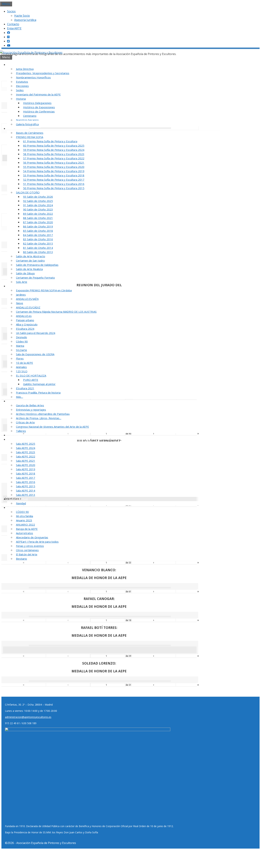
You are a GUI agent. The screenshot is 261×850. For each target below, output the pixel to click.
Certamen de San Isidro (30, 260)
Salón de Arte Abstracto (30, 256)
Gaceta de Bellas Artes (30, 405)
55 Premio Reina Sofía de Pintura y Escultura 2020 (53, 167)
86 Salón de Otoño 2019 (38, 226)
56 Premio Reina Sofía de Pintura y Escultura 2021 (53, 162)
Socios (11, 11)
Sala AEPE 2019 (25, 469)
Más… (19, 397)
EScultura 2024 (25, 328)
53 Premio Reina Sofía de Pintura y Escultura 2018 (53, 175)
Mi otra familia (24, 516)
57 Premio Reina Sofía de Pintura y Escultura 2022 (53, 158)
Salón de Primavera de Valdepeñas (37, 265)
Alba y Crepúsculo (26, 324)
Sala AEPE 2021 (25, 460)
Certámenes (17, 128)
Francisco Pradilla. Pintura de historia (38, 392)
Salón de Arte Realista (29, 269)
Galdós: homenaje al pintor (39, 384)
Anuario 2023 (24, 520)
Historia (21, 98)
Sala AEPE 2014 (25, 490)
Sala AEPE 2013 (25, 495)
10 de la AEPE (24, 362)
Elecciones (22, 86)
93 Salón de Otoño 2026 (38, 196)
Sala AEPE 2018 (25, 473)
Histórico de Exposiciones (39, 107)
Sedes (20, 90)
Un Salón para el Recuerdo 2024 (35, 333)
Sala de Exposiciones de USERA (35, 354)
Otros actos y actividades (25, 507)
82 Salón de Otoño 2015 (38, 243)
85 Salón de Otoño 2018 (38, 230)
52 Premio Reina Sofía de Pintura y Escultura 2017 (53, 179)
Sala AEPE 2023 (25, 452)
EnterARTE (14, 28)
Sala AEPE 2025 (25, 443)
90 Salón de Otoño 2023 (38, 209)
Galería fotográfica (27, 124)
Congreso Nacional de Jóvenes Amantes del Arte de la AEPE (52, 426)
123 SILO (21, 371)
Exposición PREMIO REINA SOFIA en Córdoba (44, 290)
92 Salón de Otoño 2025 (38, 201)
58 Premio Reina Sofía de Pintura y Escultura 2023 (53, 154)
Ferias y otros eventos (30, 546)
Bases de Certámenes (29, 133)
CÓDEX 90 (22, 512)
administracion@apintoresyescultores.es (28, 717)
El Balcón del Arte (26, 554)
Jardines (21, 294)
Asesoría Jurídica (25, 20)
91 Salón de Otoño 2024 (38, 205)
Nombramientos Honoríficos (33, 77)
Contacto (13, 24)
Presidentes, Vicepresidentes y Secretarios (42, 73)
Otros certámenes (27, 550)
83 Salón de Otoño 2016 (38, 239)
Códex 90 (22, 341)
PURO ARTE (30, 380)
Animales (21, 367)
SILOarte (21, 350)
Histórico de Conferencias (39, 111)
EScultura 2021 (25, 388)
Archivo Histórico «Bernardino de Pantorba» (43, 414)
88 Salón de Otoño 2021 (38, 218)
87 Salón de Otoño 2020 (38, 222)
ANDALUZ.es (24, 316)
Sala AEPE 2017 (25, 477)
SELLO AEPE (17, 435)
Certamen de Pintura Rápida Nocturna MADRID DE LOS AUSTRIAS (56, 311)
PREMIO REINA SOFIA (29, 137)
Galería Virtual (18, 499)
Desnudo (21, 337)
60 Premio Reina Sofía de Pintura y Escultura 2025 (53, 145)
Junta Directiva (25, 69)
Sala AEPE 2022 (25, 456)
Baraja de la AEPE (27, 529)
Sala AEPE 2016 (25, 482)
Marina (20, 345)
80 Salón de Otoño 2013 (38, 252)
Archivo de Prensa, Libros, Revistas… (38, 418)
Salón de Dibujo (25, 273)
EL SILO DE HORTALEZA (31, 375)
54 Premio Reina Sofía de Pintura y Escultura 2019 (53, 171)
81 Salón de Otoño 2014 (38, 247)
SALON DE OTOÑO (28, 192)
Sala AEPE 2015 (25, 486)
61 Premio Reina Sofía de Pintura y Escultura (50, 141)
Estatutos (22, 81)
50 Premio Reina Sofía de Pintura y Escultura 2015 (53, 188)
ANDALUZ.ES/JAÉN (27, 299)
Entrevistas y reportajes (31, 409)
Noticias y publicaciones (25, 401)
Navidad (21, 503)
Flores (20, 358)
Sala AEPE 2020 (25, 465)
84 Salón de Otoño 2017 (38, 235)
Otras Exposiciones (21, 286)
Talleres (21, 431)
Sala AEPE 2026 (19, 439)
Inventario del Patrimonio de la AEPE (38, 94)
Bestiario (21, 558)
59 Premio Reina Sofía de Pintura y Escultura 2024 (53, 150)
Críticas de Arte (25, 422)
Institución (16, 65)
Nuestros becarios (27, 120)
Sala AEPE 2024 (25, 448)
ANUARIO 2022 (25, 524)
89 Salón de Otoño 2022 (38, 213)
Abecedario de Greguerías (32, 537)
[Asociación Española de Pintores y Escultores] (31, 52)
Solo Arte (21, 282)
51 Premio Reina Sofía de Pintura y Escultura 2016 (53, 184)
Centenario (29, 115)
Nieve (19, 303)
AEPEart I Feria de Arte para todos (37, 541)
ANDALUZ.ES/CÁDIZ (28, 307)
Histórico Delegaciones (37, 103)
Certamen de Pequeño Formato (35, 277)
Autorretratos (24, 533)
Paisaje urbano (25, 320)
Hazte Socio (22, 16)
